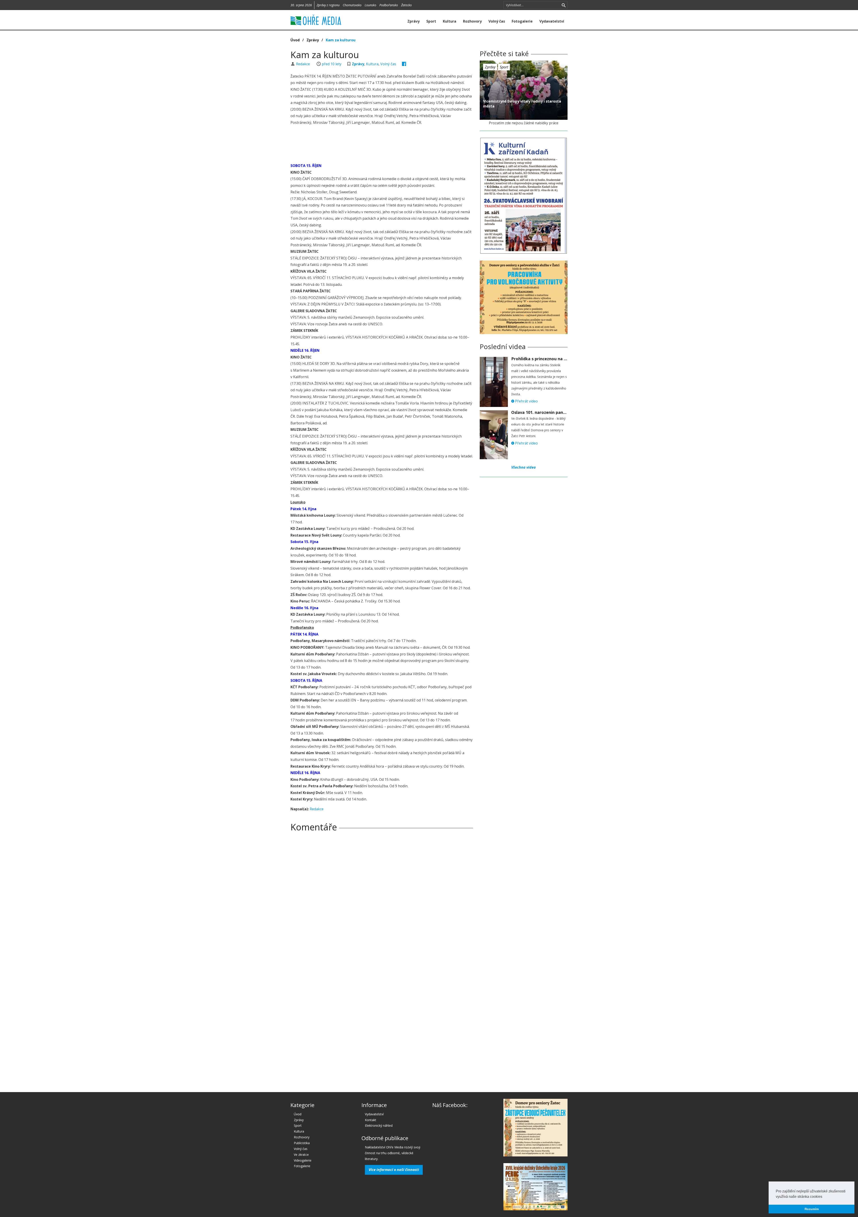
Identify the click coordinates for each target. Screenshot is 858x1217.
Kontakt (370, 1120)
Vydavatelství (551, 21)
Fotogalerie (522, 21)
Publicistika (302, 1143)
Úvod (295, 40)
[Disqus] (381, 898)
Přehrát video (526, 401)
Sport (431, 21)
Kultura (449, 21)
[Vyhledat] (563, 5)
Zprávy (413, 21)
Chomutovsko (352, 5)
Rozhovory (472, 21)
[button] (823, 1197)
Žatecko (406, 5)
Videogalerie (302, 1160)
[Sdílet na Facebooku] (404, 63)
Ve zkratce (301, 1154)
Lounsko (370, 5)
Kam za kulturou (340, 40)
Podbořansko (388, 5)
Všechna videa (523, 467)
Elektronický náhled (379, 1125)
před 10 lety (331, 63)
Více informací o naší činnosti (394, 1169)
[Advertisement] (381, 145)
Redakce (303, 63)
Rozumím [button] (812, 1209)
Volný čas (496, 21)
